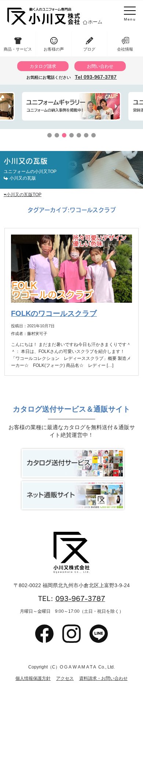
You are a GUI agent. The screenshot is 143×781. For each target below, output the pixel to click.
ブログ (89, 49)
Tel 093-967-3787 (96, 77)
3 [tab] (64, 135)
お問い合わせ (100, 66)
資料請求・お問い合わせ (103, 678)
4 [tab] (71, 135)
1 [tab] (49, 135)
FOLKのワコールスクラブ (54, 313)
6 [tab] (86, 135)
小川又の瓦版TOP (23, 194)
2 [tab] (56, 135)
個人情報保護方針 (33, 678)
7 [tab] (93, 135)
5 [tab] (78, 135)
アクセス (65, 678)
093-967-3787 (80, 599)
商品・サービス (18, 49)
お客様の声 (54, 49)
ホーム (95, 22)
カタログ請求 (43, 66)
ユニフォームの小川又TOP (30, 171)
